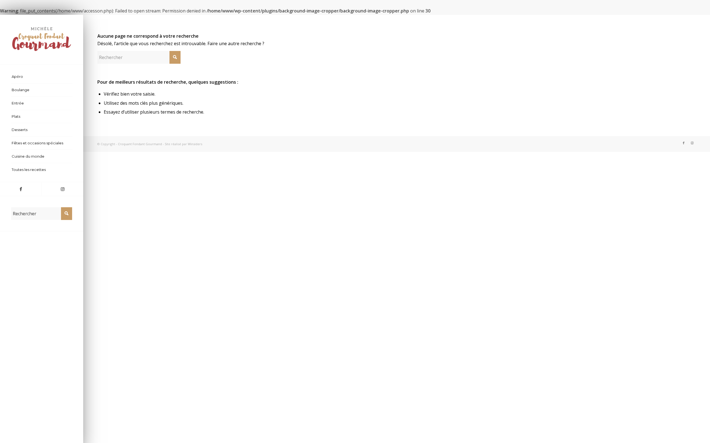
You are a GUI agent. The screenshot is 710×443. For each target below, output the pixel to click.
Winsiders (195, 144)
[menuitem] (41, 76)
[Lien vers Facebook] (21, 189)
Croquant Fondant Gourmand (140, 144)
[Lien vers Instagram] (62, 189)
